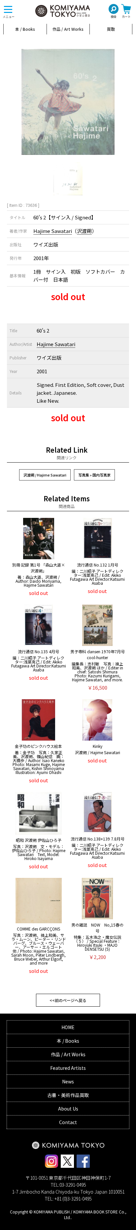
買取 (111, 29)
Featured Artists (68, 1068)
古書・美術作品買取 (68, 1095)
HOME (68, 1027)
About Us (68, 1108)
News (68, 1081)
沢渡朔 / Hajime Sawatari (44, 475)
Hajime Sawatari (52, 230)
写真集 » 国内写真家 (94, 475)
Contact (68, 1122)
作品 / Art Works (68, 29)
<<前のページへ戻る (68, 1000)
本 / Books (25, 29)
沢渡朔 (84, 230)
